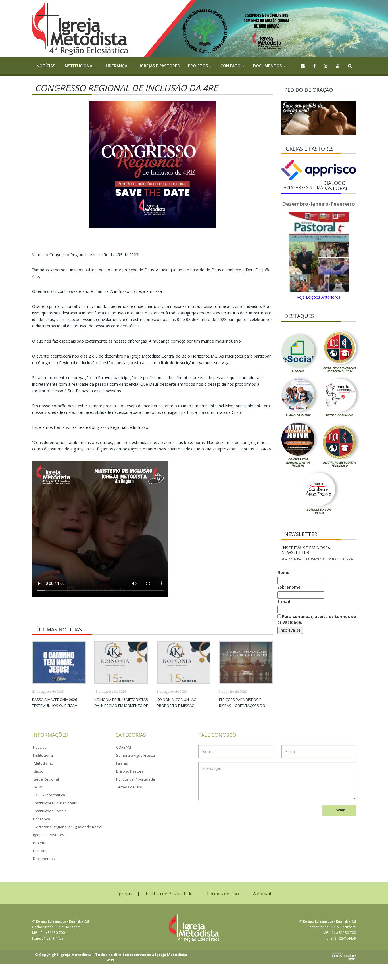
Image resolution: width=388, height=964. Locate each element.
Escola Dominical (339, 415)
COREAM (123, 747)
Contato (40, 850)
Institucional (43, 755)
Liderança (41, 818)
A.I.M (39, 787)
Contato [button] (231, 65)
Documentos (44, 858)
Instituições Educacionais (55, 803)
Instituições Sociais (50, 810)
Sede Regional (46, 779)
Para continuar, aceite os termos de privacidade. (316, 619)
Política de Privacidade (135, 779)
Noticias (40, 747)
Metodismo (43, 763)
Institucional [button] (79, 65)
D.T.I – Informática (50, 795)
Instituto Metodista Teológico (339, 464)
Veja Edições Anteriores (318, 297)
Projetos (40, 842)
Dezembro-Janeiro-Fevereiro (318, 203)
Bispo (38, 771)
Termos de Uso (129, 787)
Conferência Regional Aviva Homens (298, 462)
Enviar (339, 810)
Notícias (45, 65)
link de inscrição (177, 362)
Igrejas (122, 763)
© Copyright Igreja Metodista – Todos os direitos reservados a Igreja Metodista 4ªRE (111, 957)
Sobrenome (289, 587)
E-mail (283, 601)
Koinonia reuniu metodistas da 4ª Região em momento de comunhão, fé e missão (121, 705)
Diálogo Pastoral (130, 771)
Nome (283, 572)
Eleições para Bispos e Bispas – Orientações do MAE (242, 705)
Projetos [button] (198, 65)
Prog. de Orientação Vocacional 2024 (339, 369)
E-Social (297, 371)
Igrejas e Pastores (160, 65)
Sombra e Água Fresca (318, 511)
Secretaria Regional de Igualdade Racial (68, 826)
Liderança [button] (117, 65)
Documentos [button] (268, 65)
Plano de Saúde (297, 415)
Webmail (262, 893)
